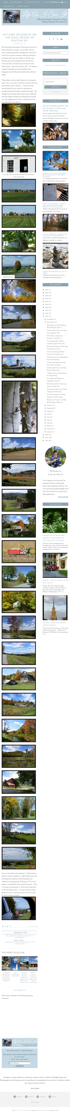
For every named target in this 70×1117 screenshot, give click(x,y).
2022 (47, 302)
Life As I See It (18, 1110)
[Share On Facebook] (5, 926)
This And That (8, 6)
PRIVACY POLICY (55, 91)
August (49, 411)
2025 (47, 293)
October (50, 405)
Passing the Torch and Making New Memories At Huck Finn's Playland (54, 175)
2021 (47, 305)
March (49, 426)
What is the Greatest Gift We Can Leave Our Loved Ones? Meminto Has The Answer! (54, 205)
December (50, 319)
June (48, 417)
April (49, 423)
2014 (47, 441)
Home (5, 2)
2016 (47, 435)
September (50, 408)
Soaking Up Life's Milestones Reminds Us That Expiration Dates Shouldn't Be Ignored (54, 538)
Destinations (16, 2)
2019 (47, 310)
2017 (47, 316)
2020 (47, 307)
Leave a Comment (33, 926)
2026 (47, 290)
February (50, 429)
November (50, 322)
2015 (47, 438)
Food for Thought (33, 2)
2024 (47, 296)
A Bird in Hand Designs (42, 1110)
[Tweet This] (3, 926)
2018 (47, 313)
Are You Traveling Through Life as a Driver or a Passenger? (55, 235)
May (48, 420)
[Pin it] (10, 926)
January (49, 432)
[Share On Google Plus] (8, 926)
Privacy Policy (23, 6)
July (48, 414)
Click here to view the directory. (55, 65)
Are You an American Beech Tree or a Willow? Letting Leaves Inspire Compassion (55, 108)
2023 (47, 299)
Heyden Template (27, 1110)
